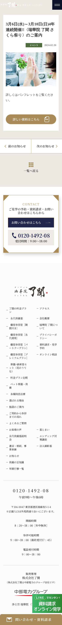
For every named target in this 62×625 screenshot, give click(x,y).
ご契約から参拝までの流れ (17, 415)
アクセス (44, 308)
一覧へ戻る (31, 170)
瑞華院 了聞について (49, 326)
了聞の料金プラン (17, 310)
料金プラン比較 (18, 377)
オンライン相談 (48, 354)
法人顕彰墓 (46, 446)
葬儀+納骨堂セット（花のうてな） (18, 368)
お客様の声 (15, 429)
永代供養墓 (16, 318)
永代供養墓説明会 (17, 437)
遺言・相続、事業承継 (17, 447)
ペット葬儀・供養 (18, 385)
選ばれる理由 (16, 400)
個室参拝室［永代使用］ (18, 336)
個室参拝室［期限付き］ (18, 326)
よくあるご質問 (17, 423)
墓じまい (44, 429)
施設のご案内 (16, 407)
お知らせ (14, 455)
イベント (34, 45)
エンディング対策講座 (48, 437)
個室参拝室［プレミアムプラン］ (18, 356)
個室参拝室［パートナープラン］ (18, 346)
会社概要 (44, 318)
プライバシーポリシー (48, 336)
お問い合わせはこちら (26, 222)
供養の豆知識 (16, 462)
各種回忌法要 (17, 394)
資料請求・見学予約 (48, 346)
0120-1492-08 (34, 235)
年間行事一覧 (16, 468)
